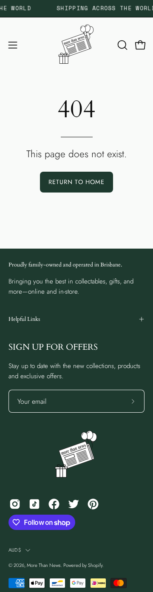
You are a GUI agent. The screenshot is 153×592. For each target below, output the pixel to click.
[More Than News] (76, 45)
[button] (122, 45)
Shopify (95, 565)
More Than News (44, 565)
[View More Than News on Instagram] (14, 504)
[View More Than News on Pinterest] (93, 504)
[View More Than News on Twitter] (73, 504)
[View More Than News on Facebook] (54, 504)
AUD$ (14, 550)
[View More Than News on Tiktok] (34, 504)
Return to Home (76, 182)
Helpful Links (24, 319)
